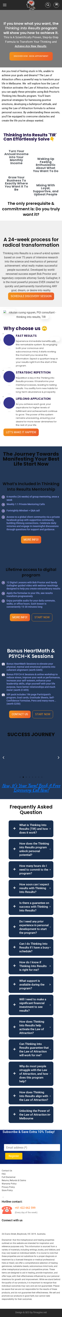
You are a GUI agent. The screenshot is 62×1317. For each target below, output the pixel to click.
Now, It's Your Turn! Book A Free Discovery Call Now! (31, 787)
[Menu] (5, 5)
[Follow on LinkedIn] (30, 1227)
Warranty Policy (9, 1184)
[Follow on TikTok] (17, 1227)
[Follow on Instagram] (11, 1227)
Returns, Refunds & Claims (14, 1180)
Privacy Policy (8, 1187)
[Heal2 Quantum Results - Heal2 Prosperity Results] (31, 5)
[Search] (48, 5)
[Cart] (56, 5)
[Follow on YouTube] (36, 1227)
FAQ (4, 1174)
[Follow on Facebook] (5, 1227)
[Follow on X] (23, 1227)
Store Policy (7, 1190)
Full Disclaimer (9, 1177)
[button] (20, 777)
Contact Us (7, 1170)
